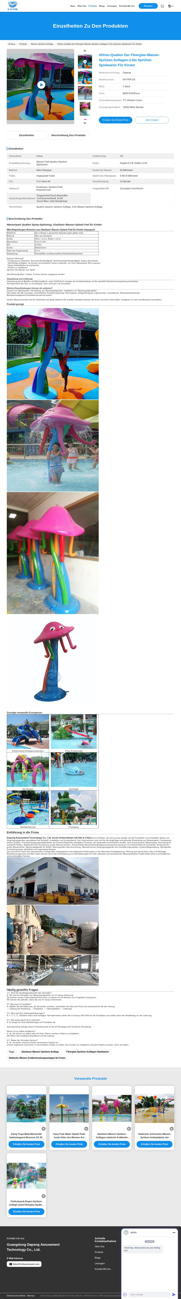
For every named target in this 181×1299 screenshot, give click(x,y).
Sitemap (30, 1295)
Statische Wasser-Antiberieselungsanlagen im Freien (37, 1058)
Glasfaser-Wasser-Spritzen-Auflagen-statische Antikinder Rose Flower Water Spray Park (112, 1136)
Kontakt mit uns (103, 1269)
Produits (23, 44)
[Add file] (125, 1294)
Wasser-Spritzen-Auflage (42, 44)
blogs (102, 6)
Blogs (98, 1258)
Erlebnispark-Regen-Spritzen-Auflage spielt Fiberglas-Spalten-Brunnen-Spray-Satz (26, 1203)
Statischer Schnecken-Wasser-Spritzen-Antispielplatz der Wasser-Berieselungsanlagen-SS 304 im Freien (154, 1136)
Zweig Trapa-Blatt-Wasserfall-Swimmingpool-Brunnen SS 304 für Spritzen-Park (26, 1136)
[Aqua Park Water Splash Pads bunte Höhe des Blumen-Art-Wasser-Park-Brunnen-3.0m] (69, 1108)
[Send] (174, 1294)
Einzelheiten (26, 135)
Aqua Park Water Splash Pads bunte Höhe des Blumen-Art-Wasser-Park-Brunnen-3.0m (69, 1136)
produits (93, 6)
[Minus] (174, 1232)
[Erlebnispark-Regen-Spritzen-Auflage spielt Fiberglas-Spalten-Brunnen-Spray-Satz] (26, 1176)
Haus (72, 6)
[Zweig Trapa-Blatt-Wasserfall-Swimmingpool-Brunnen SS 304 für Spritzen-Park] (26, 1108)
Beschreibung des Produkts (68, 135)
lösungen (112, 6)
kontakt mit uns (127, 6)
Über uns (81, 6)
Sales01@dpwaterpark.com (26, 1264)
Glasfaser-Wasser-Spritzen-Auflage (40, 1052)
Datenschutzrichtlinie (16, 1295)
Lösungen (100, 1263)
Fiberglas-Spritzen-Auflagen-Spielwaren (87, 1052)
